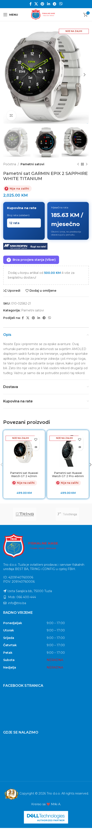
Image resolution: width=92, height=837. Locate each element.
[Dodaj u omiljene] (35, 439)
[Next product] (87, 164)
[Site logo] (46, 14)
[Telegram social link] (54, 4)
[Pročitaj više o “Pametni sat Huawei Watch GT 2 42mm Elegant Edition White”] (35, 447)
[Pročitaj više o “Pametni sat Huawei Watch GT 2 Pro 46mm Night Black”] (79, 447)
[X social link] (36, 4)
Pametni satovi (32, 164)
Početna (9, 164)
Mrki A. (56, 804)
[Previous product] (78, 164)
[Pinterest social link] (42, 4)
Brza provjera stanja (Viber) (32, 260)
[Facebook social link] (30, 4)
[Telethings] (67, 514)
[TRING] (24, 514)
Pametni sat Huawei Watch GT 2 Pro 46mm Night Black (68, 476)
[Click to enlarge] (11, 115)
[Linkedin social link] (48, 4)
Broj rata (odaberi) (18, 215)
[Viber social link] (61, 4)
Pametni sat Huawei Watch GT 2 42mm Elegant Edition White (24, 476)
